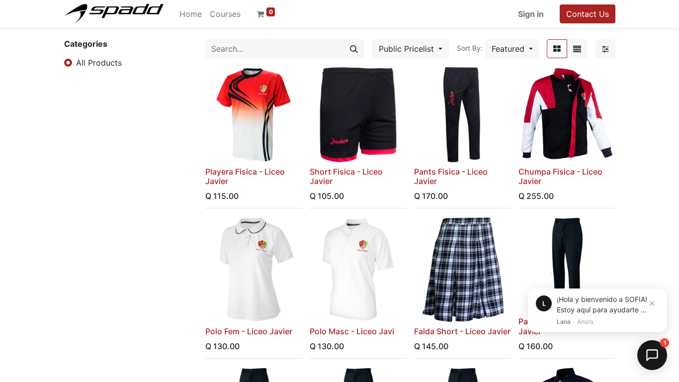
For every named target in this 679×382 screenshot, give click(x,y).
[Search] (353, 48)
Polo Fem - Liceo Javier (248, 331)
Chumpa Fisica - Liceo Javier (560, 176)
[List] (577, 48)
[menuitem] (190, 14)
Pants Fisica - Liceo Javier (451, 176)
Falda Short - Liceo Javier (462, 331)
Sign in (531, 14)
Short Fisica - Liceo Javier (346, 176)
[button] (512, 48)
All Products (99, 63)
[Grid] (557, 48)
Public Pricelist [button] (407, 49)
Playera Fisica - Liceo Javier (245, 176)
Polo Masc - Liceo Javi (352, 331)
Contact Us (587, 14)
